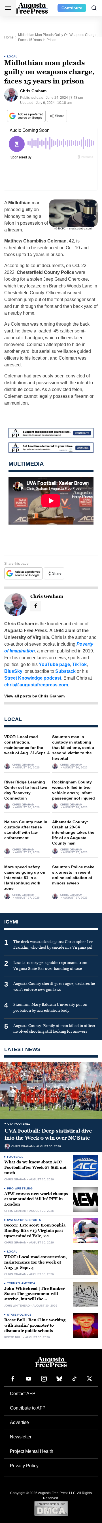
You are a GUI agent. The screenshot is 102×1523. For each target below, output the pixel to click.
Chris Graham (23, 764)
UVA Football (19, 1123)
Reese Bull (13, 1337)
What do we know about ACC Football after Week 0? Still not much (35, 1167)
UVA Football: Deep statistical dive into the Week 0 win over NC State (48, 1134)
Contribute (71, 8)
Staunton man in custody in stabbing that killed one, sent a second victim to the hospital (73, 747)
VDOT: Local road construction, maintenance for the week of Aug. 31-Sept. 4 (35, 1262)
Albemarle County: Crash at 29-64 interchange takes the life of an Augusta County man (73, 833)
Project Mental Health (31, 1451)
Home (9, 37)
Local (12, 56)
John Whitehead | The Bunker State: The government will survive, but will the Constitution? (34, 1296)
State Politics (19, 1314)
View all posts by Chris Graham (34, 696)
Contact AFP (22, 1393)
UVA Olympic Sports (24, 1219)
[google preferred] (27, 116)
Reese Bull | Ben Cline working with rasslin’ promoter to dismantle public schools (34, 1325)
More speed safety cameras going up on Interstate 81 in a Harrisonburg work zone (24, 878)
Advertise (19, 1422)
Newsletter (20, 1436)
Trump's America (21, 1283)
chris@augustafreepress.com (36, 684)
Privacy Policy (24, 1465)
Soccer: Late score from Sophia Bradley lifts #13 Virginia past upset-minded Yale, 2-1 (34, 1231)
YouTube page (54, 664)
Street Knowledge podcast (32, 678)
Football (15, 1156)
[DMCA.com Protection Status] (51, 1508)
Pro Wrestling (20, 1188)
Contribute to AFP (28, 1408)
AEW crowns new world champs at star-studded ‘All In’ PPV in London (36, 1199)
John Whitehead (17, 1305)
